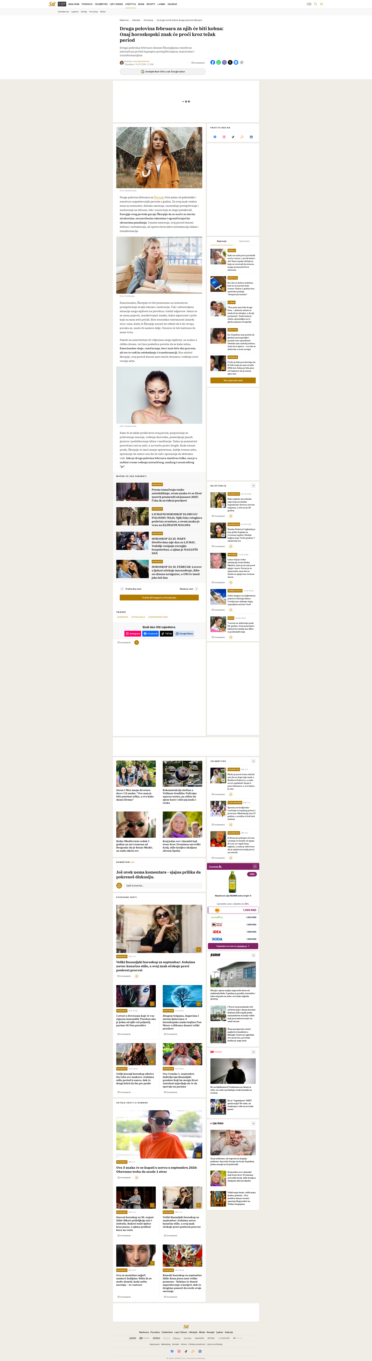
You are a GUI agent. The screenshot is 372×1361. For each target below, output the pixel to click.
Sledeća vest (186, 589)
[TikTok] (233, 136)
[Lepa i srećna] (187, 1338)
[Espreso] (156, 1338)
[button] (198, 62)
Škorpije (159, 197)
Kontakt (175, 1344)
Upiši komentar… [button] (135, 885)
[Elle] (166, 1338)
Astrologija (138, 617)
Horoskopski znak (158, 617)
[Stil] (52, 4)
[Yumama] (224, 1338)
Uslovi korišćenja (214, 1344)
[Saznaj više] (253, 955)
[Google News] (251, 136)
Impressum (155, 1344)
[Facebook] (214, 136)
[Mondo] (144, 1338)
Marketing (165, 1344)
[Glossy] (176, 1338)
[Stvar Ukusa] (238, 1338)
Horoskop (148, 20)
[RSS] (242, 136)
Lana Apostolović (141, 61)
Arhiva (184, 1344)
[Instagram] (223, 136)
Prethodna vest (133, 589)
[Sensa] (211, 1338)
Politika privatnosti (196, 1344)
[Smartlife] (199, 1338)
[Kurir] (132, 1338)
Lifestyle (136, 20)
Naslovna (124, 20)
